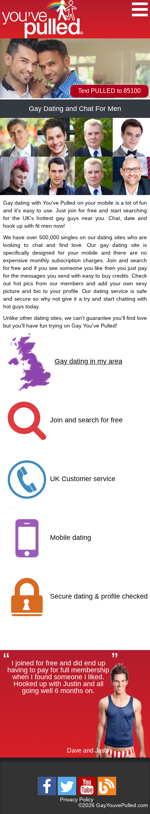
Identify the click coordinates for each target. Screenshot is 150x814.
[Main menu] (140, 10)
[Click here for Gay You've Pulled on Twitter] (68, 793)
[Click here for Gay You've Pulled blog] (107, 793)
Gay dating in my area (88, 361)
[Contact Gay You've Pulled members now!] (19, 155)
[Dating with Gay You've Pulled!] (42, 37)
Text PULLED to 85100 (109, 91)
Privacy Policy (76, 799)
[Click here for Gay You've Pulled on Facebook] (48, 793)
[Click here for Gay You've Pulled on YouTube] (88, 793)
